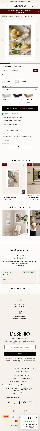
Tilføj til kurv (20, 108)
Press (17, 372)
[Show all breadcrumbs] (4, 16)
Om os (17, 368)
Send (20, 354)
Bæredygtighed (14, 382)
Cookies (24, 382)
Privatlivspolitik (26, 385)
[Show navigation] (3, 5)
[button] (29, 422)
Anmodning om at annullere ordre (27, 389)
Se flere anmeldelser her (20, 288)
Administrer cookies (27, 393)
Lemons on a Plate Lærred (23, 16)
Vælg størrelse (6, 86)
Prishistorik (5, 143)
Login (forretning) (13, 397)
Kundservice (25, 372)
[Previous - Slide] (2, 40)
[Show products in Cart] (37, 5)
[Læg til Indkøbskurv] (23, 192)
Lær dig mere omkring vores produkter (20, 147)
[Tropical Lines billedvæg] (15, 223)
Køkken (10, 16)
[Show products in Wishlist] (33, 5)
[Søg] (7, 5)
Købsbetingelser (26, 378)
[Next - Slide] (37, 40)
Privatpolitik (18, 358)
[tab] (5, 63)
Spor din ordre (25, 375)
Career (16, 378)
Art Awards (15, 394)
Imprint (16, 375)
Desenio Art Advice (27, 368)
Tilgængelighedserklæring (10, 385)
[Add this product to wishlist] (36, 20)
